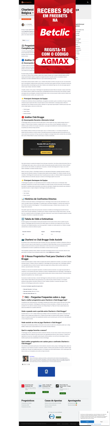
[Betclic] (55, 38)
